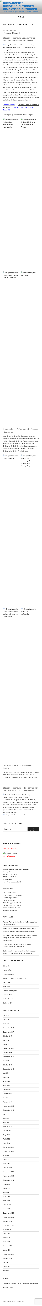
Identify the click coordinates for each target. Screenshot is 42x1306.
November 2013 (8, 1106)
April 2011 (6, 1163)
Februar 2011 (7, 1168)
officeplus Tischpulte (12, 32)
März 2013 (6, 1122)
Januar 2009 (7, 1250)
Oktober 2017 (7, 1036)
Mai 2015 (6, 1077)
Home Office (7, 970)
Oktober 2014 (7, 1094)
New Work (6, 986)
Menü (22, 17)
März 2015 (6, 1085)
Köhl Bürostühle (8, 974)
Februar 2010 (7, 1205)
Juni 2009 (6, 1233)
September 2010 (8, 1180)
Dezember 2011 (8, 1147)
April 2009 (6, 1237)
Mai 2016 (6, 1061)
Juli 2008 (6, 1262)
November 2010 (8, 1176)
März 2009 (6, 1242)
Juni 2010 (6, 1188)
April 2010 (6, 1196)
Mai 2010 (6, 1192)
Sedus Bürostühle (9, 999)
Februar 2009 (7, 1246)
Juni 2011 (6, 1159)
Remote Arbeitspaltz (10, 991)
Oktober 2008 (7, 1258)
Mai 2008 (6, 1270)
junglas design (8, 1287)
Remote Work (7, 995)
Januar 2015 (7, 1089)
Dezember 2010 (8, 1172)
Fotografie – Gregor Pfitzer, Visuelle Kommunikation (20, 1283)
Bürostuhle (6, 966)
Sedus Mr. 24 (7, 1003)
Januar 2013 (7, 1131)
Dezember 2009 (8, 1213)
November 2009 (8, 1217)
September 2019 (8, 1028)
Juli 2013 (6, 1114)
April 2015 (6, 1081)
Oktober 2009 (7, 1221)
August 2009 (7, 1229)
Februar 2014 (7, 1102)
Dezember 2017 (8, 1032)
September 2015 (8, 1069)
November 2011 (8, 1151)
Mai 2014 (6, 1098)
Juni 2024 (6, 1019)
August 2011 (7, 1155)
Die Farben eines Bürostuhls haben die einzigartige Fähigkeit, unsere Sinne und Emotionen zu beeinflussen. (20, 937)
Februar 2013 (7, 1126)
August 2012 (7, 1135)
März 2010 (6, 1200)
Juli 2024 (6, 1015)
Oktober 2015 (7, 1065)
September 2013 (8, 1110)
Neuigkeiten (7, 982)
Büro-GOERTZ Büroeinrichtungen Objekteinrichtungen (20, 6)
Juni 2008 (6, 1266)
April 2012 (6, 1139)
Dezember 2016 (8, 1048)
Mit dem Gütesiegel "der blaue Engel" (15, 978)
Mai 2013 (6, 1118)
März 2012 (6, 1143)
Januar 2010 (7, 1209)
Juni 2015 (6, 1073)
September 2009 (8, 1225)
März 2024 (6, 1024)
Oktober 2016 (7, 1052)
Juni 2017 (6, 1044)
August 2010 (7, 1184)
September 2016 (8, 1057)
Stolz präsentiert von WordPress (13, 1301)
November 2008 (8, 1254)
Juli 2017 (6, 1040)
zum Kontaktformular (10, 908)
